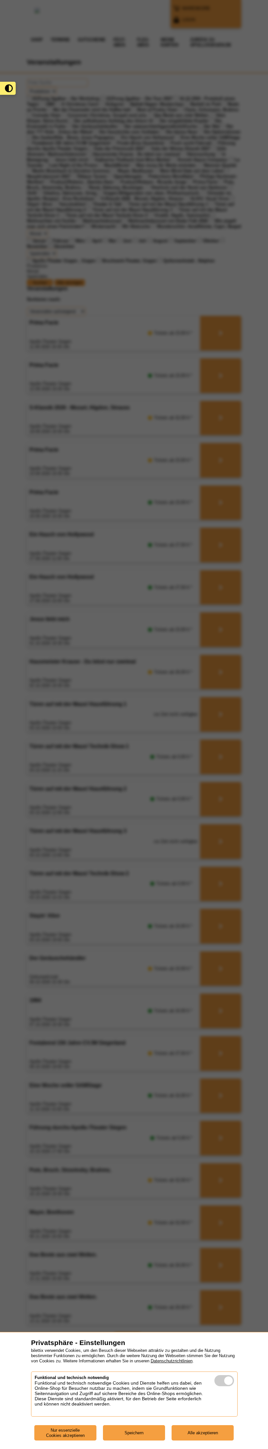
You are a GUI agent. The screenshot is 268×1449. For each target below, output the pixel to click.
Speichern (134, 1432)
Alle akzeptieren (203, 1432)
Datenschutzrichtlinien (172, 1360)
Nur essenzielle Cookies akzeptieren (65, 1433)
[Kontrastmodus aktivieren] (8, 88)
